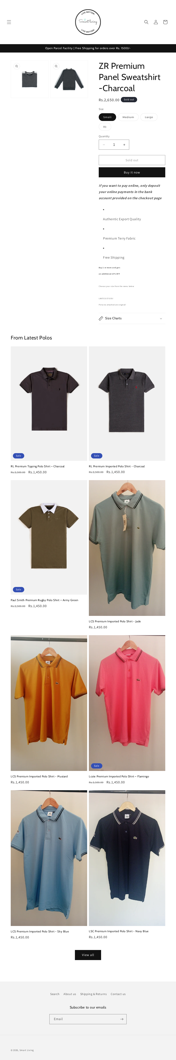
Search (55, 994)
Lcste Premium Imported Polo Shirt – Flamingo (119, 776)
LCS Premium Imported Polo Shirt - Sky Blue (40, 931)
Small (109, 118)
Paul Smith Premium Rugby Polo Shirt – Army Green (44, 600)
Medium (131, 118)
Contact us (118, 994)
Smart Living (27, 1050)
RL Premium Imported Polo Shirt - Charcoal (117, 466)
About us (70, 994)
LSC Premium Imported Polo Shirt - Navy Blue (119, 931)
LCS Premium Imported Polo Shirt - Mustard (39, 776)
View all (88, 955)
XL (107, 128)
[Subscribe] (121, 1019)
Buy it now (132, 172)
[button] (9, 22)
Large (151, 118)
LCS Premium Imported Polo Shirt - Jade (115, 621)
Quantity (104, 136)
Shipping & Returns (93, 994)
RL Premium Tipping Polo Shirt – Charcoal (38, 466)
